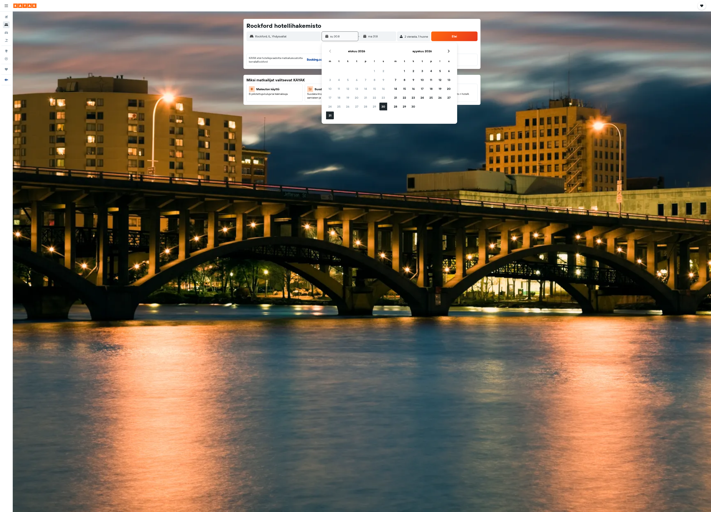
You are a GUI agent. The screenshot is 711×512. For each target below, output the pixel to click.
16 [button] (383, 89)
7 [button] (365, 80)
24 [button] (330, 106)
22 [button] (374, 97)
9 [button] (383, 80)
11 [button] (339, 89)
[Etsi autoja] (6, 32)
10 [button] (330, 89)
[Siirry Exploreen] (6, 51)
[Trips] (6, 69)
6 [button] (357, 80)
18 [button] (339, 97)
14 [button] (365, 89)
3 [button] (330, 80)
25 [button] (339, 106)
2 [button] (383, 71)
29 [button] (374, 106)
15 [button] (374, 89)
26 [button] (347, 106)
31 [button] (330, 115)
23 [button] (383, 97)
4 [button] (339, 80)
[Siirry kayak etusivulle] (24, 6)
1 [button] (374, 71)
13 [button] (356, 89)
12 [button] (347, 89)
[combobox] (287, 36)
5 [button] (348, 80)
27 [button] (356, 106)
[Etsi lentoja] (6, 17)
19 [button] (347, 97)
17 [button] (330, 97)
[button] (6, 6)
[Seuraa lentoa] (6, 58)
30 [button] (383, 106)
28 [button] (365, 106)
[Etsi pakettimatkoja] (6, 40)
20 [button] (356, 97)
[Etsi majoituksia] (6, 25)
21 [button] (365, 97)
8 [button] (374, 80)
